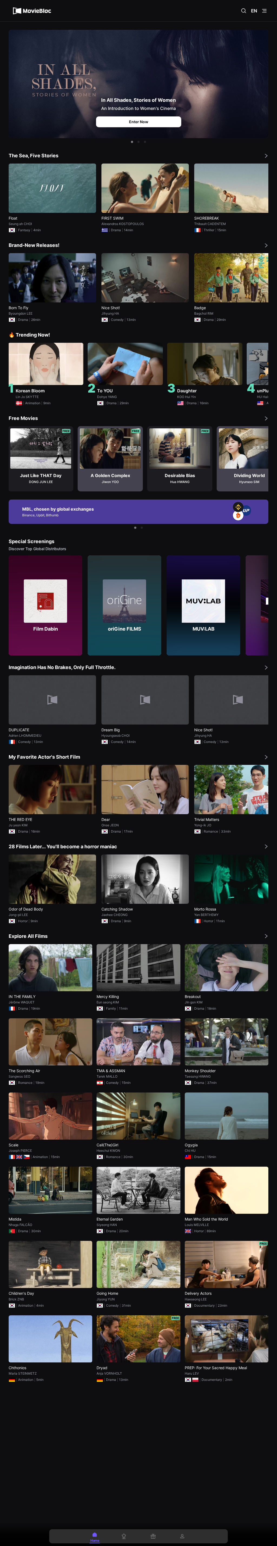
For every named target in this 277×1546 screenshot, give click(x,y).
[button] (132, 142)
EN (254, 11)
